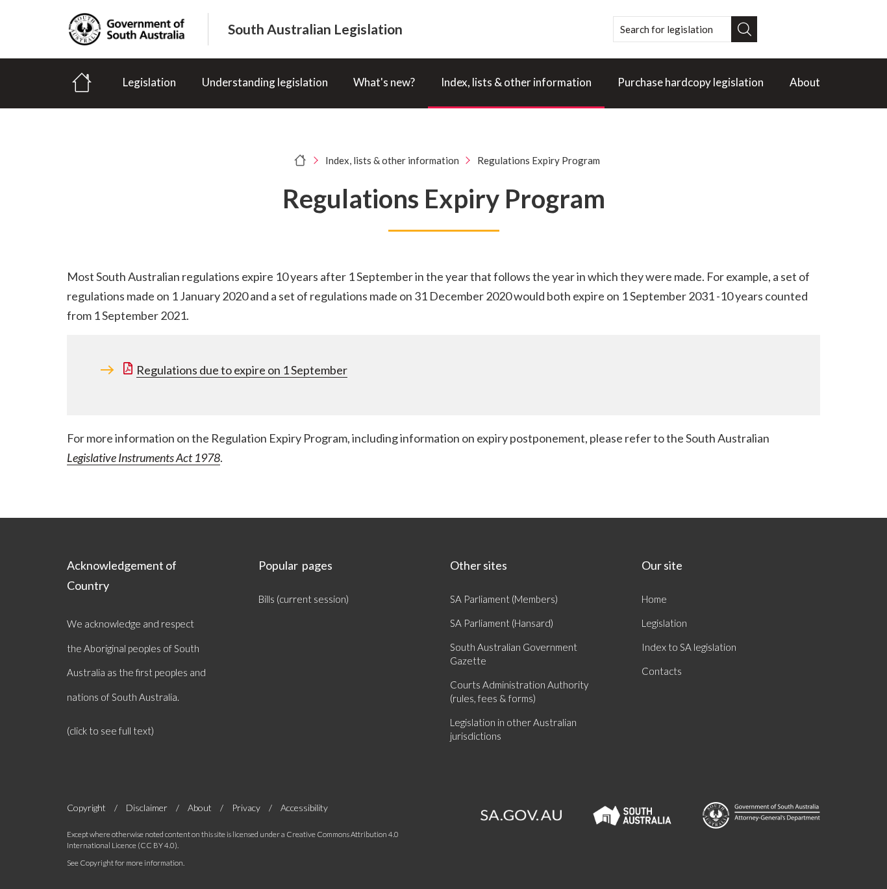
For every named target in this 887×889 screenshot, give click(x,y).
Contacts (662, 671)
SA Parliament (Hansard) (501, 623)
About (805, 82)
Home (654, 599)
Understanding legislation (265, 82)
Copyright (86, 807)
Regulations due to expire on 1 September (241, 370)
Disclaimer (147, 807)
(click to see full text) (110, 731)
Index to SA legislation (689, 647)
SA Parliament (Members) (504, 599)
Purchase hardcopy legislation (691, 82)
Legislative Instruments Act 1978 (143, 457)
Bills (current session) (303, 599)
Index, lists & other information (516, 82)
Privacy (246, 807)
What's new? (384, 82)
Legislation (149, 82)
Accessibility (304, 807)
